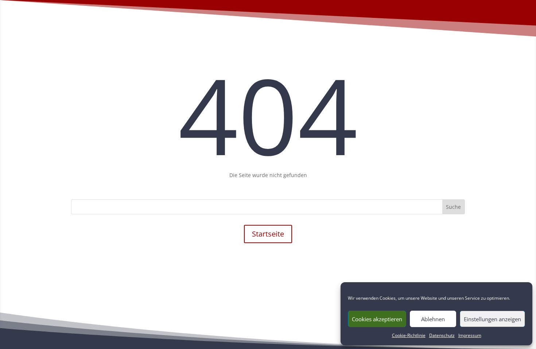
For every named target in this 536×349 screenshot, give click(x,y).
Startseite (268, 234)
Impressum (469, 335)
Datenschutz (442, 335)
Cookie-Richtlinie (409, 335)
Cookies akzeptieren (377, 319)
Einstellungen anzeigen (492, 319)
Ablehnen (433, 319)
